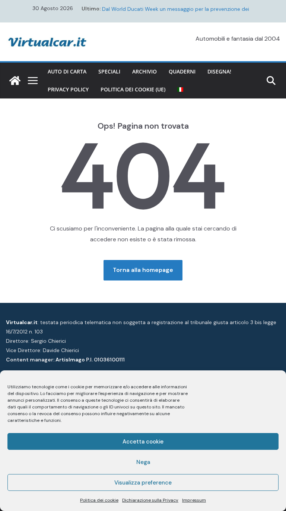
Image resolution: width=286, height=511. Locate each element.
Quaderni (182, 71)
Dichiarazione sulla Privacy (150, 500)
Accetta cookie (143, 441)
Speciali (109, 71)
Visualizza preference (143, 482)
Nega (143, 462)
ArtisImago (70, 359)
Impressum (194, 500)
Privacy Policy (68, 89)
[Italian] (180, 89)
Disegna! (219, 71)
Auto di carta (67, 71)
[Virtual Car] (15, 81)
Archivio (144, 71)
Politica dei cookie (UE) (133, 89)
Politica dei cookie (99, 500)
